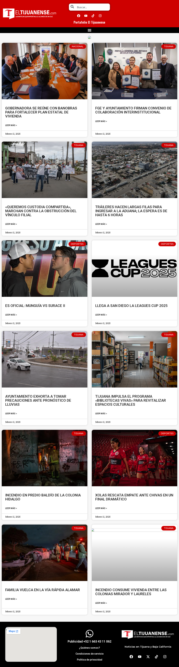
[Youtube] (86, 16)
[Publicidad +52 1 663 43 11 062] (89, 633)
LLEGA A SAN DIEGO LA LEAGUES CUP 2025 (131, 306)
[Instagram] (100, 16)
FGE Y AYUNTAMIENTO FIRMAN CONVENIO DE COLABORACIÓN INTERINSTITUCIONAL (133, 110)
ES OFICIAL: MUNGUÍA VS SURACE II (35, 306)
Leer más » (11, 125)
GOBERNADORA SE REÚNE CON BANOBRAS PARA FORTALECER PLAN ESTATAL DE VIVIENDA (41, 112)
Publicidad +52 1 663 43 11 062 (89, 641)
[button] (89, 30)
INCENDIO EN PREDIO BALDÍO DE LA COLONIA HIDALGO (43, 497)
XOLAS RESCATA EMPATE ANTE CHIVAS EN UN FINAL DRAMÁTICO (134, 497)
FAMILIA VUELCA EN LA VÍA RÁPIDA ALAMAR (42, 590)
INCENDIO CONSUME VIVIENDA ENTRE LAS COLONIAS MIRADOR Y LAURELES (131, 592)
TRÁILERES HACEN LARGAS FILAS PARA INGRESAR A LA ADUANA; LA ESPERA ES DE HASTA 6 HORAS (131, 211)
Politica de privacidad (89, 659)
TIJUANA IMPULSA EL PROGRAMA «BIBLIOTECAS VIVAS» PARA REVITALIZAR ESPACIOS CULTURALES (130, 400)
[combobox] (89, 7)
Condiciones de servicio (90, 653)
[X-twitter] (148, 656)
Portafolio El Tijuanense (89, 22)
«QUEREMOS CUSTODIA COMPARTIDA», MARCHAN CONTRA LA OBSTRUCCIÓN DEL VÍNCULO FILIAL (41, 211)
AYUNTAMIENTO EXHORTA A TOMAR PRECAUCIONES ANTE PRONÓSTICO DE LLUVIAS (38, 400)
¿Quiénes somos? (89, 647)
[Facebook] (79, 16)
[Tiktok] (93, 16)
